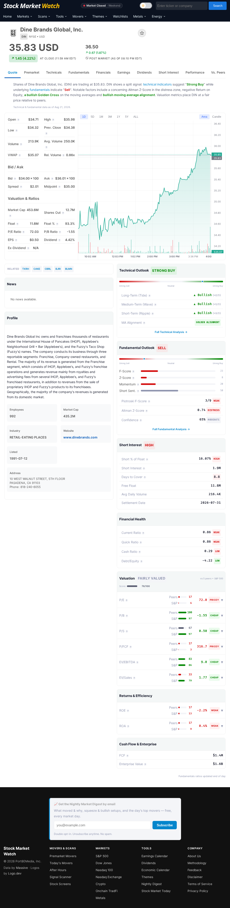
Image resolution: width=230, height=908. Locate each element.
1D (84, 116)
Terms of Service (200, 884)
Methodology (197, 863)
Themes (98, 16)
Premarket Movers (63, 856)
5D (92, 116)
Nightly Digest (152, 884)
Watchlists (120, 16)
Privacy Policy (198, 891)
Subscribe (165, 825)
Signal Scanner (60, 877)
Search (217, 5)
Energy (157, 16)
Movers (78, 16)
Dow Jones (104, 863)
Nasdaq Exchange (109, 877)
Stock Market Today (156, 891)
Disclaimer (195, 877)
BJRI (58, 268)
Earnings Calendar (155, 856)
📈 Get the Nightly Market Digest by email (84, 804)
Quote (12, 72)
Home (7, 16)
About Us (194, 856)
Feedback (194, 870)
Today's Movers (61, 863)
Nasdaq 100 (104, 870)
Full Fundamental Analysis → (171, 429)
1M (101, 116)
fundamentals (40, 90)
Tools (60, 16)
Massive (22, 868)
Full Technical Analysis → (171, 332)
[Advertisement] (189, 43)
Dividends (149, 863)
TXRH (25, 268)
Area (204, 116)
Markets (23, 16)
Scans (42, 16)
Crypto (101, 884)
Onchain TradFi (106, 891)
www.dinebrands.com (80, 437)
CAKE (36, 268)
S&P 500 (102, 856)
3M (110, 116)
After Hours (58, 870)
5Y (126, 116)
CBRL (48, 268)
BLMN (68, 268)
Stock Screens (60, 884)
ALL (135, 116)
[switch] (146, 5)
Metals (138, 16)
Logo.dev (15, 873)
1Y (118, 116)
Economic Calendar (156, 870)
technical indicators (157, 84)
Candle (216, 116)
